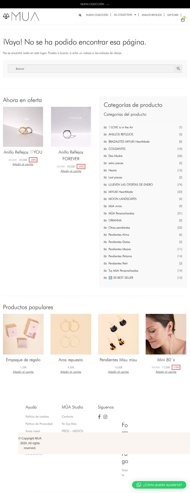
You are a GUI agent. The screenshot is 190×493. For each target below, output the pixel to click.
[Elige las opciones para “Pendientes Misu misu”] (118, 372)
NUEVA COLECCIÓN (97, 14)
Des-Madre (115, 156)
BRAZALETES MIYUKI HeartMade (129, 141)
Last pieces (115, 177)
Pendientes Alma (119, 234)
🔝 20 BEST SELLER (121, 277)
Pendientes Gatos (119, 242)
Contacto (67, 416)
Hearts (113, 170)
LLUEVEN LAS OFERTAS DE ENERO (131, 184)
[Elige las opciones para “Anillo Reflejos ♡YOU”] (23, 164)
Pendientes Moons (120, 249)
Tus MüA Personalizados (123, 270)
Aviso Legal (33, 431)
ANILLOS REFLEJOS (152, 14)
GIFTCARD (172, 14)
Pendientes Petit (118, 263)
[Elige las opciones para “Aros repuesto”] (70, 372)
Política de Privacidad (39, 424)
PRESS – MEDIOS (72, 431)
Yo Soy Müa (69, 424)
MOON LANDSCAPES (123, 199)
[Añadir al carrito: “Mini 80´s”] (166, 372)
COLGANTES (117, 149)
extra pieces (116, 163)
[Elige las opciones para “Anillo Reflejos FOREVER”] (71, 171)
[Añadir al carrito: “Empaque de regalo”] (23, 372)
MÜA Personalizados (121, 213)
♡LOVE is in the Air (121, 127)
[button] (159, 485)
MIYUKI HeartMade (121, 192)
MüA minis (115, 206)
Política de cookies (37, 416)
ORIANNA (115, 220)
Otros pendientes (119, 227)
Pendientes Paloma (120, 256)
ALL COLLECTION (123, 14)
